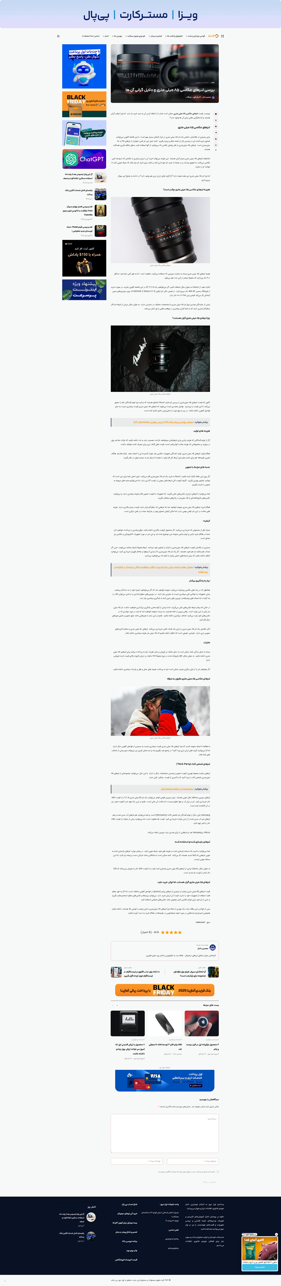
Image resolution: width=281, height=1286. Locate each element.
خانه (213, 82)
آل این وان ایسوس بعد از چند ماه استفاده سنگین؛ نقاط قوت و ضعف (71, 1218)
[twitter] (216, 120)
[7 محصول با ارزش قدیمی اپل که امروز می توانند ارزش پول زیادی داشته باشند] (128, 1023)
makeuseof (200, 922)
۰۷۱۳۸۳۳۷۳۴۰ (172, 1239)
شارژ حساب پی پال (129, 1204)
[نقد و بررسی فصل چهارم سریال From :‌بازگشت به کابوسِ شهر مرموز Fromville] (100, 210)
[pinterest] (216, 126)
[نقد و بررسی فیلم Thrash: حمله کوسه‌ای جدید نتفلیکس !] (100, 231)
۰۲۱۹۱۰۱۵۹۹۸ (173, 1248)
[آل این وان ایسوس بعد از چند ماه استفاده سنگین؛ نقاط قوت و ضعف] (100, 178)
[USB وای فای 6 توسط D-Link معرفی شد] (165, 1023)
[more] (216, 150)
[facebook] (216, 114)
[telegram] (216, 132)
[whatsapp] (216, 145)
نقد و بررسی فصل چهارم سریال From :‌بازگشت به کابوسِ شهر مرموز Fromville (77, 211)
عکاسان (194, 137)
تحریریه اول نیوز (213, 1054)
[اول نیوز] (214, 36)
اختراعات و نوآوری (202, 82)
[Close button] (276, 1234)
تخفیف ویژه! (260, 1267)
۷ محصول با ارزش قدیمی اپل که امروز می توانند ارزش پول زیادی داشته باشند (130, 1049)
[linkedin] (216, 139)
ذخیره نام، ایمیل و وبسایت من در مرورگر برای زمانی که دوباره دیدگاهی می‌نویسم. (186, 1172)
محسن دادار (207, 97)
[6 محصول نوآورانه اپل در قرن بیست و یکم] (202, 1023)
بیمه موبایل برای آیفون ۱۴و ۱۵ (125, 1223)
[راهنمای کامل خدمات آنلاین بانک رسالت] (100, 194)
